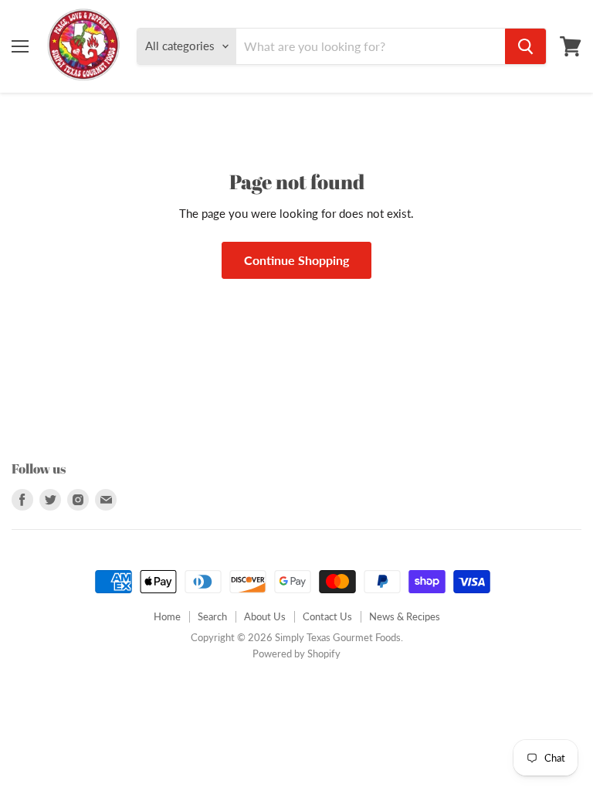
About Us (265, 616)
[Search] (525, 46)
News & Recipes (404, 616)
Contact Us (327, 616)
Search (212, 616)
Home (167, 616)
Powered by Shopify (296, 653)
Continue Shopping (296, 260)
